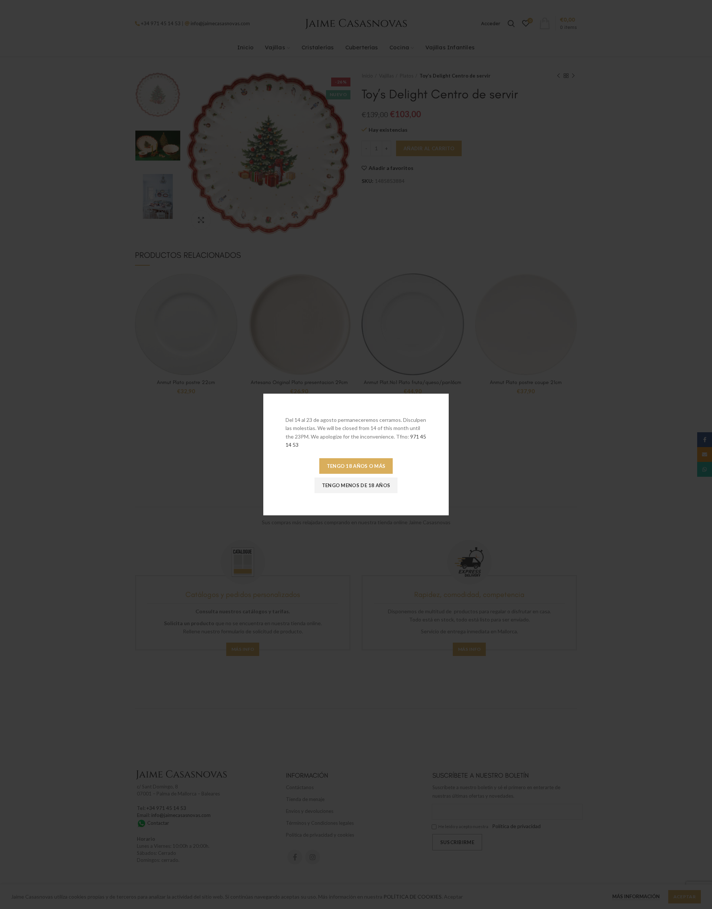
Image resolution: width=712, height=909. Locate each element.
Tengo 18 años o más (356, 466)
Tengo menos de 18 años (356, 485)
